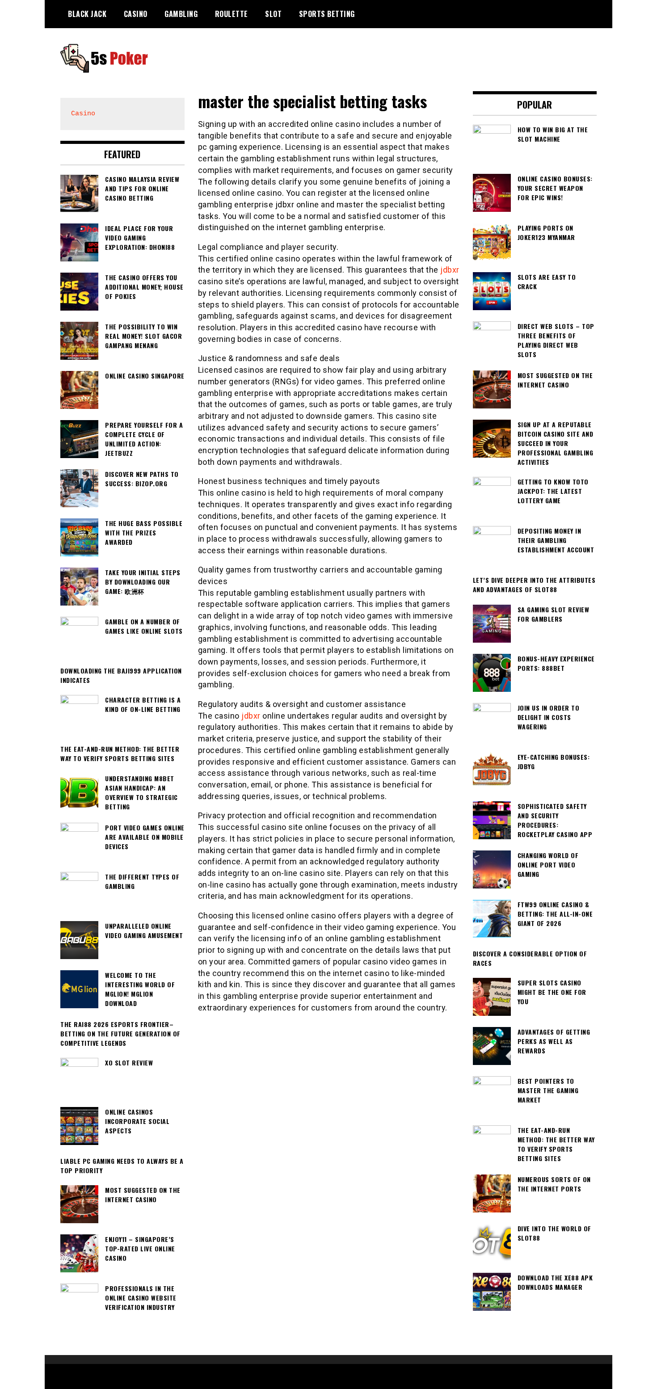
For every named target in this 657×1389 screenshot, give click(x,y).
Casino (135, 13)
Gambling (181, 13)
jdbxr (449, 269)
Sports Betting (327, 13)
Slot (273, 13)
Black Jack (87, 13)
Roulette (231, 13)
